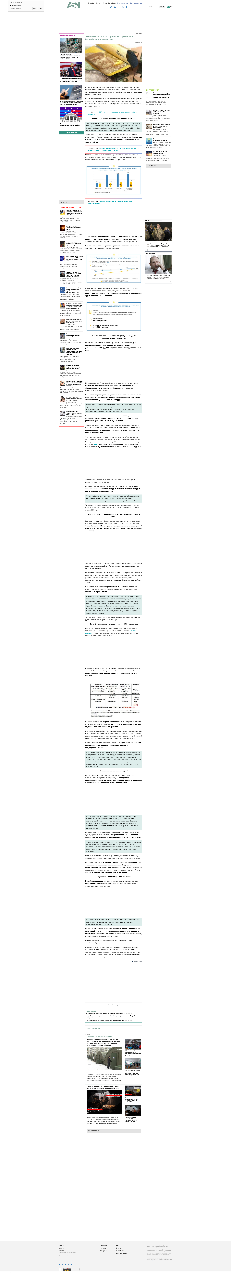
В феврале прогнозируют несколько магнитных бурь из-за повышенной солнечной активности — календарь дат (161, 96)
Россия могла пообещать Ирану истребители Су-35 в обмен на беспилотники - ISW (74, 290)
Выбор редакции (67, 35)
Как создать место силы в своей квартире (161, 152)
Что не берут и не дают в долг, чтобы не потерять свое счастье (74, 321)
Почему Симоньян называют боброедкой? (74, 397)
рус (168, 7)
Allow (40, 8)
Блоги (105, 3)
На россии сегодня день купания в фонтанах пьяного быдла (74, 335)
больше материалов (93, 1130)
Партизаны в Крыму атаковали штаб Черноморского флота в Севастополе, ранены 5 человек (74, 351)
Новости (98, 3)
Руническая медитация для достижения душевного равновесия (161, 126)
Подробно (91, 3)
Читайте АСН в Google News (113, 1005)
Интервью (150, 253)
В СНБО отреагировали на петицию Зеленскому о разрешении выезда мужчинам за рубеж (74, 306)
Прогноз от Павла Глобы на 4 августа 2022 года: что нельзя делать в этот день (74, 259)
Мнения (119, 1248)
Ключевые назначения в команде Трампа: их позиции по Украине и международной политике (71, 80)
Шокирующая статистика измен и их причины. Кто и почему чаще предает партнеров (74, 383)
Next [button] (170, 250)
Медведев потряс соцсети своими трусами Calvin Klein (74, 413)
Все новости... (64, 202)
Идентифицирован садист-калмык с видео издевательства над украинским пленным (73, 368)
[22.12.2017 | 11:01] (158, 231)
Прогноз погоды (122, 3)
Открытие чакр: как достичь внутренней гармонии (162, 139)
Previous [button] (147, 250)
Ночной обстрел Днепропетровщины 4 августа (73, 227)
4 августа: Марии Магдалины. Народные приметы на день (73, 243)
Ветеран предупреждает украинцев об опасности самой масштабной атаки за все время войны (71, 103)
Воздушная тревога (136, 3)
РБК (95, 444)
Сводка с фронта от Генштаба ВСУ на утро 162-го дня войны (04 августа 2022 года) (73, 274)
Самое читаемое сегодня (71, 207)
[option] (158, 236)
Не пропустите (152, 90)
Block (34, 8)
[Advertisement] (115, 20)
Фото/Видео (112, 3)
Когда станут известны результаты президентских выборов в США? (71, 124)
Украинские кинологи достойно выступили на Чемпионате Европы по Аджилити (74, 213)
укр (171, 7)
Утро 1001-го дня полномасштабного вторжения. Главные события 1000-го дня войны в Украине (70, 57)
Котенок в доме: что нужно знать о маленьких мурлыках (161, 112)
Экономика (95, 33)
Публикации (88, 33)
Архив (162, 6)
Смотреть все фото (167, 221)
